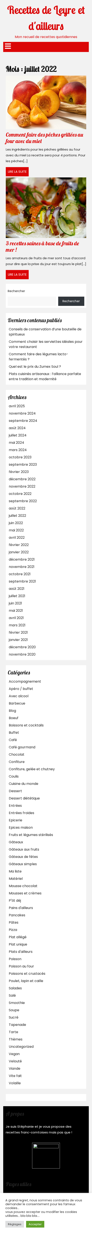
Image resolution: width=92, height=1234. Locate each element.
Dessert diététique (24, 798)
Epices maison (21, 827)
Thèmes (15, 1039)
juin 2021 (15, 603)
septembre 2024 (23, 420)
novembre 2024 (22, 413)
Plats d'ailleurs (21, 951)
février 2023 (19, 471)
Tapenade (17, 1024)
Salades (15, 988)
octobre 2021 (20, 574)
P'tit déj (15, 900)
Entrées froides (21, 812)
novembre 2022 (22, 486)
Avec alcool (18, 696)
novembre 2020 (22, 654)
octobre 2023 (20, 457)
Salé (12, 995)
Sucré (13, 1017)
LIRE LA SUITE (18, 172)
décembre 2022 (22, 479)
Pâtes (13, 922)
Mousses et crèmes (25, 893)
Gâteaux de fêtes (23, 856)
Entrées (15, 805)
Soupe (14, 1010)
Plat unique (18, 944)
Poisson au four (21, 966)
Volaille (15, 1083)
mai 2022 (16, 530)
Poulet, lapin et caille (26, 980)
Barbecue (17, 703)
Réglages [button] (14, 1224)
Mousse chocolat (23, 885)
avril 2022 (17, 537)
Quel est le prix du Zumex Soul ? (35, 366)
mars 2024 (18, 449)
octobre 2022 (20, 493)
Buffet (14, 732)
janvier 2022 (19, 552)
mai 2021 (16, 610)
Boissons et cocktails (26, 725)
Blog (12, 710)
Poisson (15, 958)
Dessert (15, 791)
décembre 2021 (22, 559)
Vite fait (15, 1075)
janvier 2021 (18, 639)
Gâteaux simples (23, 864)
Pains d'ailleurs (21, 907)
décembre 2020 (22, 647)
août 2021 (16, 588)
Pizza (13, 929)
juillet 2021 (17, 595)
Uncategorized (21, 1046)
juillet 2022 (17, 515)
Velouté (15, 1061)
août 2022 (17, 508)
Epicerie (15, 820)
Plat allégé (18, 937)
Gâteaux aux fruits (24, 849)
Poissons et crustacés (27, 973)
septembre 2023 (23, 464)
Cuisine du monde (23, 783)
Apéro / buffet (21, 688)
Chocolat (16, 754)
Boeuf (13, 717)
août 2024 (17, 428)
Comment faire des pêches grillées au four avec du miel (44, 137)
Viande (14, 1068)
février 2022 (19, 544)
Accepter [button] (35, 1224)
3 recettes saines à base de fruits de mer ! (42, 246)
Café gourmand (22, 747)
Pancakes (17, 915)
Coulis (14, 776)
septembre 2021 (22, 581)
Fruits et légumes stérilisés (31, 834)
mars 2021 (17, 625)
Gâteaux (16, 842)
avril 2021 (16, 617)
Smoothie (17, 1002)
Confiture (17, 761)
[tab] (8, 46)
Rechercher (16, 291)
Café (13, 739)
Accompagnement (25, 681)
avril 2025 (17, 406)
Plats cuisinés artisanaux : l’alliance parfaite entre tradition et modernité (45, 376)
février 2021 (18, 632)
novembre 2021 (21, 566)
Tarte (13, 1032)
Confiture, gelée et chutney (32, 769)
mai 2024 (16, 442)
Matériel (16, 878)
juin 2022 (16, 522)
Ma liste (15, 871)
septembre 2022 (23, 501)
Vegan (14, 1053)
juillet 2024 (18, 435)
